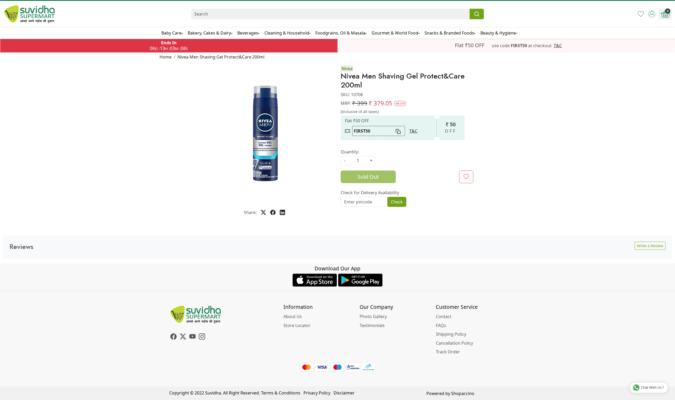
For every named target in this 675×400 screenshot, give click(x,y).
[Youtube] (192, 337)
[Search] (477, 14)
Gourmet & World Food (395, 33)
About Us (292, 316)
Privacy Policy (316, 393)
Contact (443, 316)
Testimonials (372, 325)
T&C (558, 45)
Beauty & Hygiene (498, 33)
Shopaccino (462, 393)
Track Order (448, 352)
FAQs (441, 325)
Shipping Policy (451, 334)
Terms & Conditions (280, 393)
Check (397, 202)
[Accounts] (651, 14)
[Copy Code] (398, 131)
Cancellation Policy (454, 343)
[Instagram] (202, 337)
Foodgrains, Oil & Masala (340, 33)
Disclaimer (344, 393)
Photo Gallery (373, 316)
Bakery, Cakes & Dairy (209, 33)
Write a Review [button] (650, 245)
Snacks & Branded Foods (449, 33)
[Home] (29, 14)
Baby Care (171, 33)
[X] (183, 337)
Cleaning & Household (286, 33)
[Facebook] (173, 337)
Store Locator (297, 325)
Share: (250, 212)
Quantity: (350, 152)
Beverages (247, 33)
